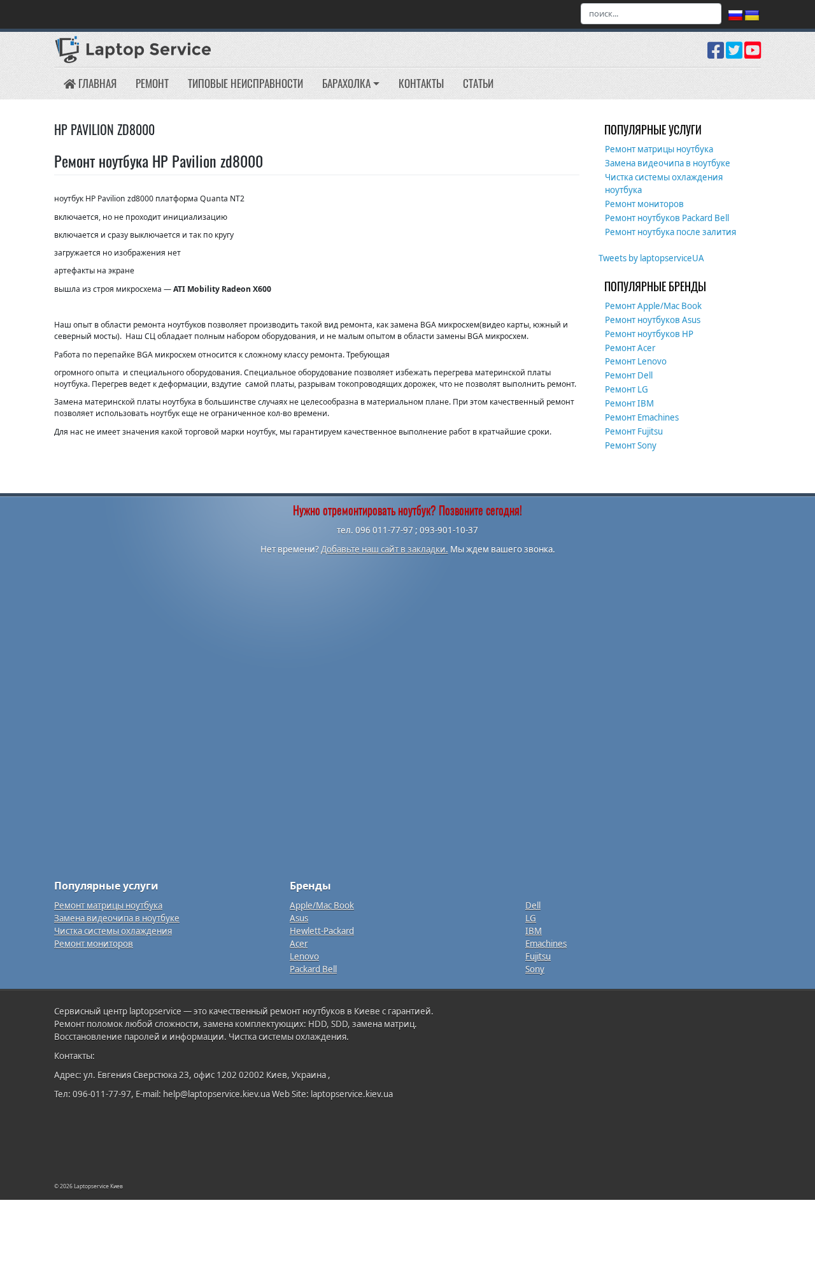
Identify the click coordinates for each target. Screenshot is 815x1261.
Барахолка (346, 83)
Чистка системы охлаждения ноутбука (664, 183)
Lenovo (304, 956)
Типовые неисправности (245, 83)
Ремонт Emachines (642, 417)
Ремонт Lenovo (636, 361)
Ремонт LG (626, 389)
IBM (533, 931)
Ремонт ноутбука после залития (670, 232)
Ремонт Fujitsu (634, 431)
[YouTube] (752, 54)
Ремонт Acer (630, 348)
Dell (533, 905)
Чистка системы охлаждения (113, 931)
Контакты (421, 83)
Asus (299, 918)
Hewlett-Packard (322, 931)
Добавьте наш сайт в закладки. (384, 549)
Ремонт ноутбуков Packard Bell (667, 218)
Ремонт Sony (630, 445)
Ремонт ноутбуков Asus (652, 320)
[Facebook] (715, 54)
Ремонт (152, 83)
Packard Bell (313, 969)
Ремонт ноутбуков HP (649, 334)
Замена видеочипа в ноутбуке (667, 163)
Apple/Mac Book (322, 905)
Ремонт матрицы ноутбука (659, 149)
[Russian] (735, 16)
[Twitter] (734, 54)
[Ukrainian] (752, 16)
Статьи (478, 83)
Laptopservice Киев (98, 1186)
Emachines (546, 943)
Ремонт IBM (629, 403)
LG (530, 918)
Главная (96, 83)
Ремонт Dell (629, 375)
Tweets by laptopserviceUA (651, 258)
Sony (534, 969)
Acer (299, 943)
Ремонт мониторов (644, 204)
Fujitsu (538, 956)
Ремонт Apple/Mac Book (653, 306)
